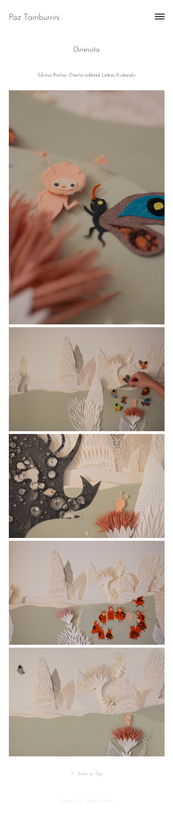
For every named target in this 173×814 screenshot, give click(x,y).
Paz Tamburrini (34, 16)
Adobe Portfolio (98, 800)
